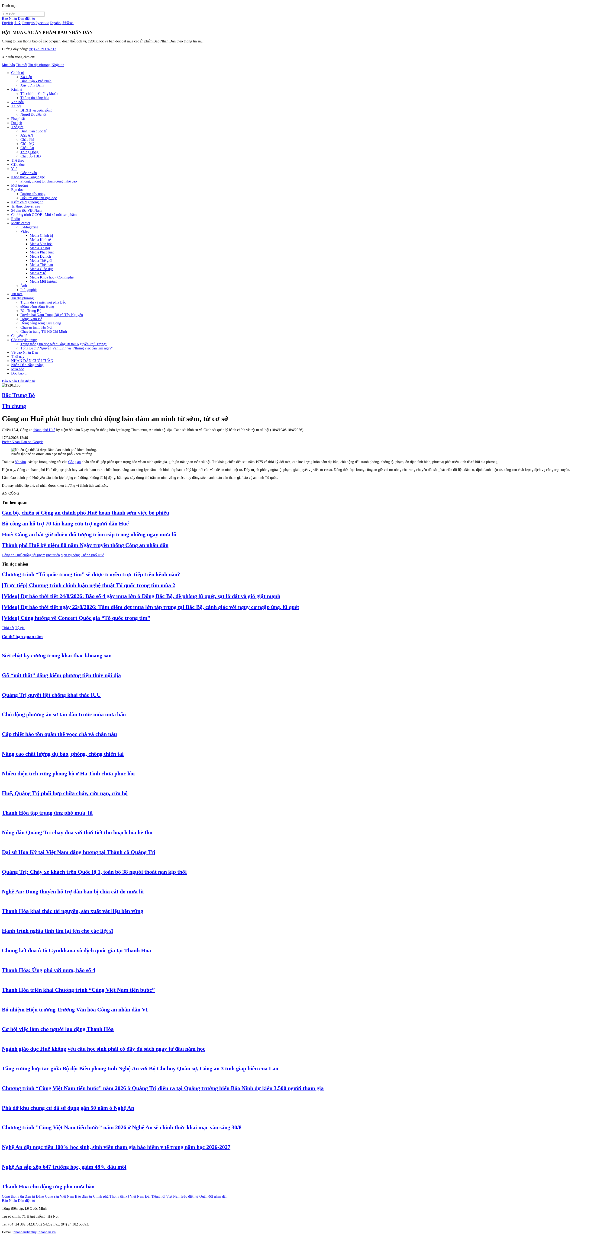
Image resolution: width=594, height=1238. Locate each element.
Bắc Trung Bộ (30, 311)
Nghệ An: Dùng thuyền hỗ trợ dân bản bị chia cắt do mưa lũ (73, 892)
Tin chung (14, 406)
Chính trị (17, 73)
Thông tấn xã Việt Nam (127, 1196)
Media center (20, 223)
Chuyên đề (19, 336)
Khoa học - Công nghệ (28, 177)
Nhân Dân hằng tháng (27, 365)
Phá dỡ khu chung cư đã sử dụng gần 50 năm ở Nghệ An (68, 1108)
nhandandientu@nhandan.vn (34, 1232)
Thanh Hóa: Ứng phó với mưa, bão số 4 (48, 970)
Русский (42, 23)
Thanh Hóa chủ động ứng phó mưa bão (48, 1187)
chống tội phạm (34, 555)
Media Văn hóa (41, 244)
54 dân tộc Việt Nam (26, 210)
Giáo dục (18, 164)
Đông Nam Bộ (31, 319)
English (7, 23)
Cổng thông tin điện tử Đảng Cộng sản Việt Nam (38, 1196)
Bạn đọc (17, 190)
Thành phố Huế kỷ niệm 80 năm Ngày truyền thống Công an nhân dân (85, 545)
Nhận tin (58, 65)
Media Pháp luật (42, 252)
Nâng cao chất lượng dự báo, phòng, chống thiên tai (63, 754)
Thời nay (17, 356)
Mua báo (8, 65)
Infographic (28, 290)
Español (55, 23)
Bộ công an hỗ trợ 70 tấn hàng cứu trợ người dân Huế (65, 524)
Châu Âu (27, 148)
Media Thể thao (41, 265)
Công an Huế (12, 555)
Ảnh (23, 286)
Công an (74, 462)
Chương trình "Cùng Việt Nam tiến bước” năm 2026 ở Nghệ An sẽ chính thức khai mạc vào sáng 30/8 (122, 1127)
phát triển (53, 555)
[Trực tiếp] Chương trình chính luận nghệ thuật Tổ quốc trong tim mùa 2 (88, 585)
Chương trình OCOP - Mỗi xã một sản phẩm (44, 215)
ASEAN (26, 135)
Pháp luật (18, 119)
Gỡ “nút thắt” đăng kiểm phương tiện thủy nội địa (61, 675)
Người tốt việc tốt (33, 114)
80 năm (20, 462)
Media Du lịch (40, 256)
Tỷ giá (20, 628)
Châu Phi (27, 139)
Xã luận (26, 77)
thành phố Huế (44, 430)
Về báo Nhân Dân (24, 352)
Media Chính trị (41, 235)
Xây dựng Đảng (32, 85)
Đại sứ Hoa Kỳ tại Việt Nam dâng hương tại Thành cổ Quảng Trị (78, 852)
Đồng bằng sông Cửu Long (40, 323)
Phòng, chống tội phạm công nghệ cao (48, 181)
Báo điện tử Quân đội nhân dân (204, 1196)
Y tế (14, 169)
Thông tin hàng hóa (34, 98)
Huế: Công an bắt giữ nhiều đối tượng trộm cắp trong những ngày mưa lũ (89, 534)
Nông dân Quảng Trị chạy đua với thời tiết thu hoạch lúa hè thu (77, 832)
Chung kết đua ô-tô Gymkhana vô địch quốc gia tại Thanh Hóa (76, 950)
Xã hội (16, 106)
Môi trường (19, 185)
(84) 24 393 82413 (42, 49)
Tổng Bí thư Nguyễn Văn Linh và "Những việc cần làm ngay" (66, 348)
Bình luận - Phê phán (36, 81)
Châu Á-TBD (30, 156)
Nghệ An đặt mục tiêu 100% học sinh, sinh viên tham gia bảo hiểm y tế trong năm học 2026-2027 (116, 1147)
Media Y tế (38, 273)
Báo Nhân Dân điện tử (18, 18)
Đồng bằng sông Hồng (37, 306)
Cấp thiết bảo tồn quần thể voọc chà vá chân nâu (59, 734)
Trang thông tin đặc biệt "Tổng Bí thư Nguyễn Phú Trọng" (63, 344)
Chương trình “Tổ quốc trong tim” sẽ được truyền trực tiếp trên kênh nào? (91, 574)
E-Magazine (29, 227)
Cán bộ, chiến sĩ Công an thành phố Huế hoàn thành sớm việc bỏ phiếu (85, 513)
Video (24, 231)
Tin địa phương (39, 65)
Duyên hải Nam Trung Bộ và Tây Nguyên (51, 315)
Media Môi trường (43, 281)
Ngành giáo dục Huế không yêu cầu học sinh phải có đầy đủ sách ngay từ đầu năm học (103, 1049)
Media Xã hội (40, 248)
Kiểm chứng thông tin (27, 202)
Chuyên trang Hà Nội (36, 327)
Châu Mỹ (27, 144)
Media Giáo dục (41, 269)
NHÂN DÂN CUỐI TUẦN (32, 361)
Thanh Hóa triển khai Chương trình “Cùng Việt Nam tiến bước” (78, 990)
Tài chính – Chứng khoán (39, 94)
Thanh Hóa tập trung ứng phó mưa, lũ (47, 813)
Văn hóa (17, 102)
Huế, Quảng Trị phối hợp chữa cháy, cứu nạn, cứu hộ (65, 793)
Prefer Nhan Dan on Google (22, 442)
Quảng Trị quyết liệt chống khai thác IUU (51, 695)
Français (28, 23)
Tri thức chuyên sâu (25, 206)
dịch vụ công (70, 555)
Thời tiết (8, 628)
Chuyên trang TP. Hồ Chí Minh (43, 331)
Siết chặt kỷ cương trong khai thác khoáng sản (57, 656)
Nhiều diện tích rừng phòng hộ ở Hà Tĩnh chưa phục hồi (68, 774)
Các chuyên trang (24, 340)
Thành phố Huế (92, 555)
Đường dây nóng (32, 194)
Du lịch (16, 123)
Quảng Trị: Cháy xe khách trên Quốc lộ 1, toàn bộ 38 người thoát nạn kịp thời (94, 872)
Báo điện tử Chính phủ (92, 1196)
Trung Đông (29, 152)
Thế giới (17, 127)
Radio (15, 219)
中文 (17, 23)
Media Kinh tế (40, 240)
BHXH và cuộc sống (36, 110)
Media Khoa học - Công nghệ (52, 277)
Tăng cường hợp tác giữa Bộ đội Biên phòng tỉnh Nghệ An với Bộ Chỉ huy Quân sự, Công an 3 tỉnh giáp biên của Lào (140, 1068)
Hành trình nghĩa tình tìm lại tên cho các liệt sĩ (57, 931)
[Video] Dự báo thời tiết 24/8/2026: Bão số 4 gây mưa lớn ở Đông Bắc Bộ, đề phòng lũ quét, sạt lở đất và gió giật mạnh (141, 596)
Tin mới (21, 65)
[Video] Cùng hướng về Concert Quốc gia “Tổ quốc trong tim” (76, 618)
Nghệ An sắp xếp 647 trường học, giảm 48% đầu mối (64, 1167)
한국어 (68, 23)
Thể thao (17, 160)
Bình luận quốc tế (33, 131)
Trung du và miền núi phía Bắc (43, 302)
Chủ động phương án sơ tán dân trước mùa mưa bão (64, 714)
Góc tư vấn (28, 173)
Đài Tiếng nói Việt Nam (162, 1196)
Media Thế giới (41, 260)
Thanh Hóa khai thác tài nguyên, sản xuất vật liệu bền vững (72, 911)
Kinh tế (16, 89)
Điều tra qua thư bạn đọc (38, 198)
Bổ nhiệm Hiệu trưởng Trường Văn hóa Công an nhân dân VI (75, 1010)
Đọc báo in (19, 373)
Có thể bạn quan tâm (22, 636)
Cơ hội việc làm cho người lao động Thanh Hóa (58, 1029)
